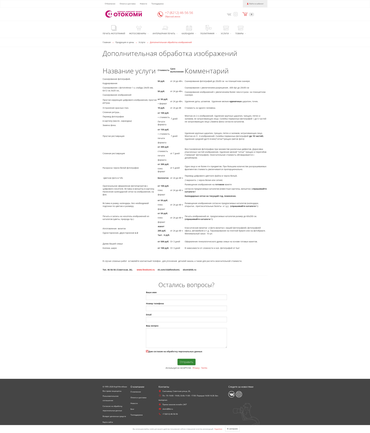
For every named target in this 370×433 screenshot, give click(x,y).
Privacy (196, 368)
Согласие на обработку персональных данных (112, 408)
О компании (136, 392)
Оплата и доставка (128, 3)
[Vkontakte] (228, 14)
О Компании (110, 3)
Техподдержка (157, 3)
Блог (132, 409)
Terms (204, 368)
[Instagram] (235, 14)
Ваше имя (151, 292)
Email (148, 314)
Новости (143, 3)
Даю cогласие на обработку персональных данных (175, 351)
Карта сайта (108, 422)
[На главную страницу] (123, 13)
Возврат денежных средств (114, 416)
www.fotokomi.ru (146, 269)
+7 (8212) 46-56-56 (179, 12)
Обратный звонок (172, 16)
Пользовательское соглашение (111, 398)
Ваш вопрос (152, 325)
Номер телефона (155, 303)
